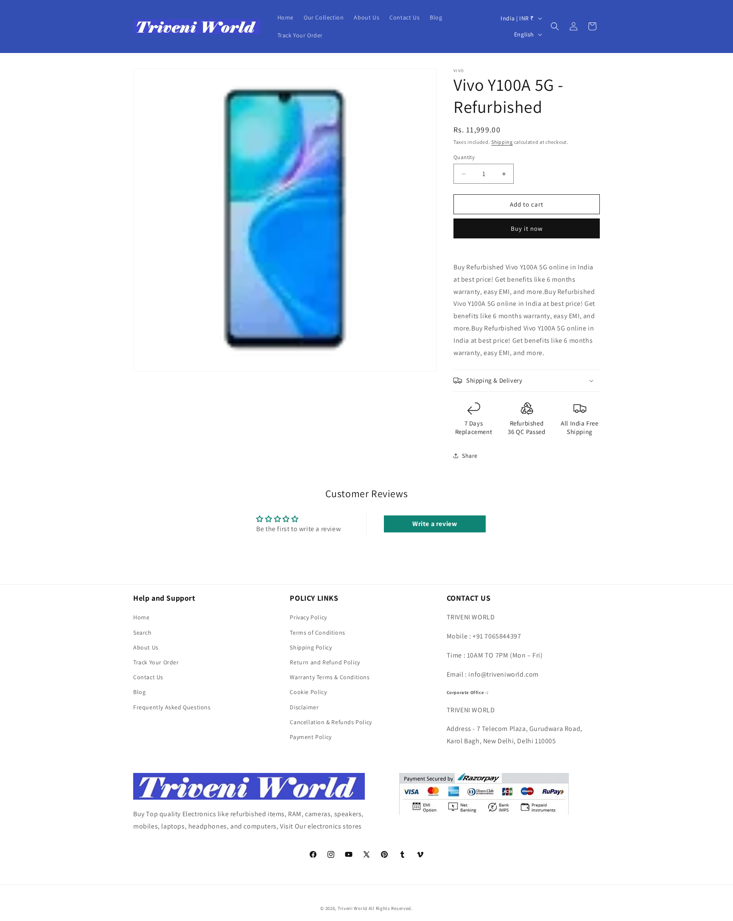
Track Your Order (156, 662)
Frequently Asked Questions (172, 707)
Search (142, 632)
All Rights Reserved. (391, 908)
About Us (146, 647)
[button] (555, 26)
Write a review (434, 523)
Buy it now (527, 228)
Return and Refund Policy (325, 662)
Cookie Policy (308, 692)
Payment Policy (310, 737)
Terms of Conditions (317, 632)
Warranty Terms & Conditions (329, 677)
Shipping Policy (311, 647)
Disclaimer (304, 707)
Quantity (464, 157)
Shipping (502, 142)
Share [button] (470, 455)
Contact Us (148, 677)
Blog (139, 692)
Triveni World (352, 908)
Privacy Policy (308, 617)
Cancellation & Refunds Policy (331, 722)
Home (141, 617)
